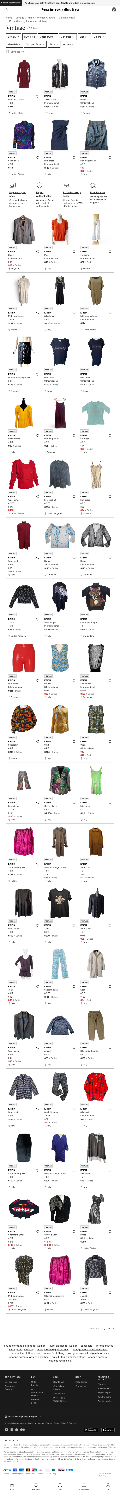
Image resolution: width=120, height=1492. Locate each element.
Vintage (20, 17)
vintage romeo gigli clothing (53, 1349)
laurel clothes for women (63, 1346)
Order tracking (35, 1383)
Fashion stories (105, 1401)
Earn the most (97, 192)
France (6, 1474)
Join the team (104, 1397)
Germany (40, 1474)
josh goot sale (76, 1353)
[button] (114, 9)
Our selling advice (58, 1388)
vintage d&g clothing (21, 1349)
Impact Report (104, 1392)
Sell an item (59, 1393)
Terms (49, 1423)
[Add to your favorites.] (38, 96)
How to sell (58, 1382)
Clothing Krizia (67, 17)
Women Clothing (46, 17)
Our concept (11, 1382)
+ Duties (54, 106)
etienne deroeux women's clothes (29, 1357)
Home (9, 17)
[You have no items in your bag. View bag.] (114, 9)
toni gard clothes (97, 1353)
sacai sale (86, 1346)
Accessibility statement (15, 1423)
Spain (49, 1474)
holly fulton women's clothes (68, 1357)
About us (102, 1384)
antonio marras (104, 1346)
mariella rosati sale (60, 1361)
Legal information (36, 1423)
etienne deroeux (97, 1357)
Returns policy (35, 1401)
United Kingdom (17, 1474)
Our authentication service (38, 1392)
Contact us (81, 1386)
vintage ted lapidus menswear (90, 1349)
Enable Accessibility (10, 2)
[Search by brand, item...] (6, 9)
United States (30, 1474)
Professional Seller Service (60, 1399)
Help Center (81, 1382)
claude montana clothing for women (25, 1346)
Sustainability (104, 1388)
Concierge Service (10, 1388)
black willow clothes (21, 1353)
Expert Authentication (44, 194)
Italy (54, 1474)
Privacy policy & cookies (65, 1423)
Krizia (31, 17)
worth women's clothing (50, 1353)
